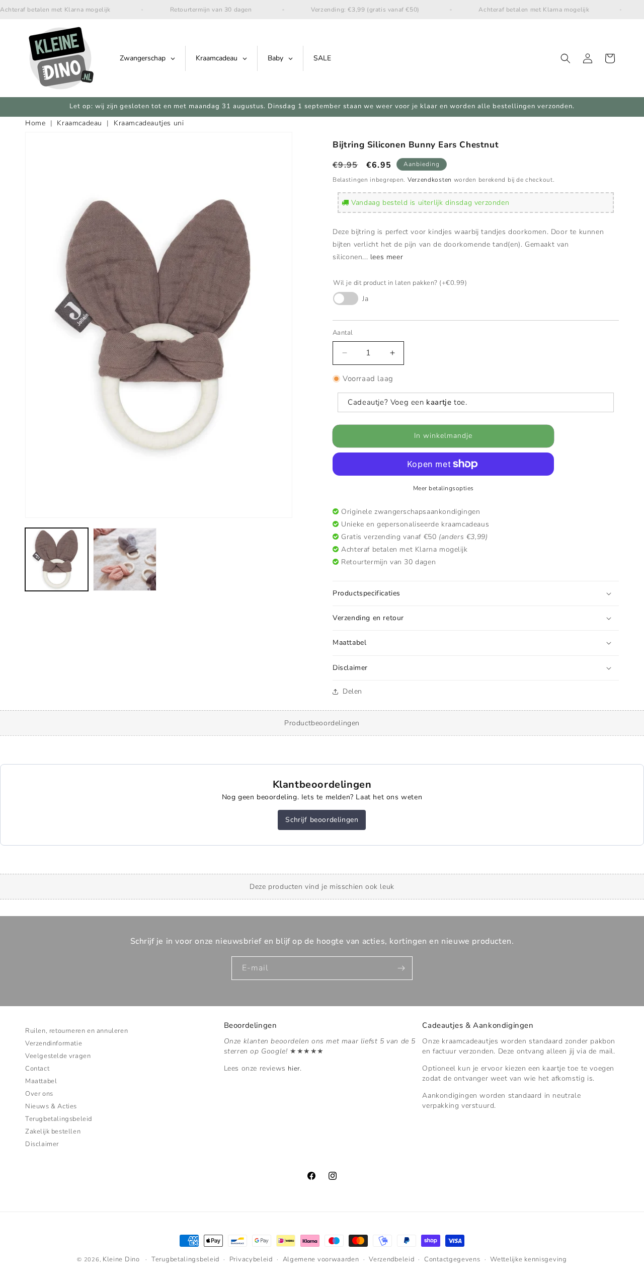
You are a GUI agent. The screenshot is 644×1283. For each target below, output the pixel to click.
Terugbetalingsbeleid (58, 1118)
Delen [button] (352, 691)
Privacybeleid (251, 1260)
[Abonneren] (401, 968)
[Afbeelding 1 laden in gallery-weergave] (56, 559)
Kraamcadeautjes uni (149, 123)
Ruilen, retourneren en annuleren (76, 1032)
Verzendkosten (430, 180)
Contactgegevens (452, 1260)
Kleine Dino (121, 1259)
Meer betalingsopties (443, 488)
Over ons (39, 1093)
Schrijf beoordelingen (321, 819)
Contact (37, 1068)
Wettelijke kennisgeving (528, 1260)
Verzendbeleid (391, 1260)
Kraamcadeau (79, 123)
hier (293, 1068)
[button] (565, 58)
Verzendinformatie (53, 1043)
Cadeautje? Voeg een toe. (407, 402)
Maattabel (41, 1081)
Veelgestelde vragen (58, 1056)
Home (35, 123)
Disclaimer (42, 1144)
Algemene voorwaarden (321, 1260)
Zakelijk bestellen (52, 1131)
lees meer (386, 257)
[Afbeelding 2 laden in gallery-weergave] (124, 559)
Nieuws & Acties (51, 1106)
